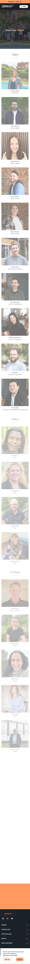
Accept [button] (20, 959)
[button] (23, 6)
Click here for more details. (10, 955)
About (3, 938)
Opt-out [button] (7, 959)
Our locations (6, 943)
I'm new (4, 925)
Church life (5, 929)
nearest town (13, 1)
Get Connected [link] (9, 906)
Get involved (6, 934)
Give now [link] (7, 914)
